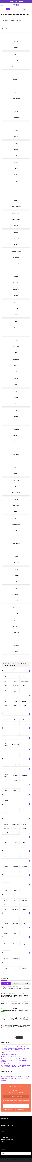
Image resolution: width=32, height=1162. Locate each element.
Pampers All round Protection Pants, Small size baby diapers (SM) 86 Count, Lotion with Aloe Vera (15, 1078)
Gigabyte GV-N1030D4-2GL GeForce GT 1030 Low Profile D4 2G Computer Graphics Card (15, 987)
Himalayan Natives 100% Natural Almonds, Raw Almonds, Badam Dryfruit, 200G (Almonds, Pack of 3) (14, 1009)
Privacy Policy (10, 1125)
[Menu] (2, 5)
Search (3, 1035)
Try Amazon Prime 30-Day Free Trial (10, 1056)
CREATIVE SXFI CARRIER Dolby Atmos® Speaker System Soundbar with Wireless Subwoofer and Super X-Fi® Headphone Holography (15, 995)
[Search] (29, 5)
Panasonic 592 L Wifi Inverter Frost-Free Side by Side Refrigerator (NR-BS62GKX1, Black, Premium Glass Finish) (15, 1027)
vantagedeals (5, 1076)
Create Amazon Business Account (10, 1054)
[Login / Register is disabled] (24, 9)
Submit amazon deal (8, 9)
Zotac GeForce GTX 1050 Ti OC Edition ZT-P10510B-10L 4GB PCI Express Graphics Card (15, 1002)
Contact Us (3, 1125)
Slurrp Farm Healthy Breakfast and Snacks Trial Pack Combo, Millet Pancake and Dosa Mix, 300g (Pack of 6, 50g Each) (15, 1060)
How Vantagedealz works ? (8, 1139)
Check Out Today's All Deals (16, 1)
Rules (3, 1141)
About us (4, 1134)
